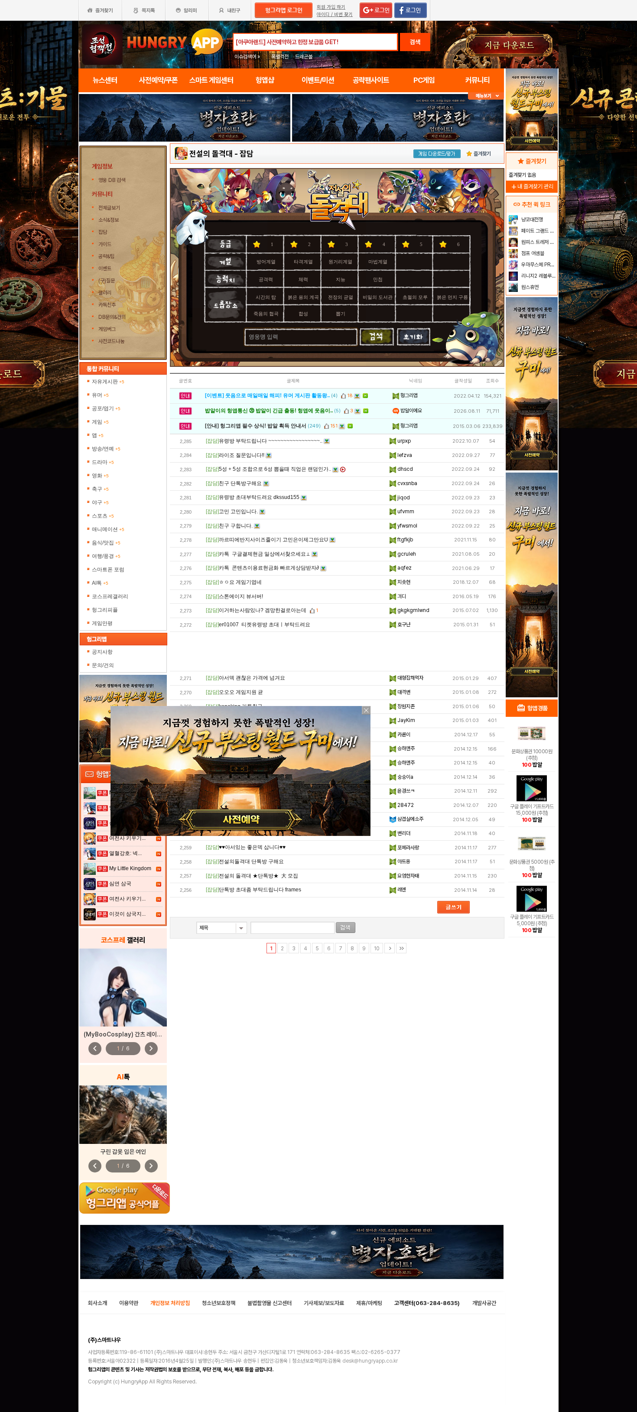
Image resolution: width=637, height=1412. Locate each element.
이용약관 (128, 1303)
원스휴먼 (529, 287)
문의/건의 (103, 665)
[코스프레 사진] (123, 988)
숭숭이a (404, 777)
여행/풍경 (106, 556)
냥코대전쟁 (531, 220)
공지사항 (102, 652)
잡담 (102, 232)
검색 (415, 42)
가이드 (104, 244)
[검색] (345, 927)
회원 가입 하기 (331, 7)
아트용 (403, 861)
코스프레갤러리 (110, 596)
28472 (405, 805)
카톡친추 (107, 305)
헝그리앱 (408, 395)
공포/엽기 (106, 408)
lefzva (404, 455)
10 (377, 949)
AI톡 (100, 583)
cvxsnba (406, 483)
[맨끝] (401, 948)
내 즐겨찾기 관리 (531, 186)
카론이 (403, 735)
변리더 (403, 833)
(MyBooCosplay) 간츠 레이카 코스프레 (134, 1034)
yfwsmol (406, 526)
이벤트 (104, 269)
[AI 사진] (123, 1114)
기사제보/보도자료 (324, 1303)
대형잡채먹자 (409, 678)
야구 (100, 502)
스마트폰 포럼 (108, 570)
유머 (100, 395)
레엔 (401, 890)
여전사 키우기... (127, 838)
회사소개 (97, 1303)
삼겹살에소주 (409, 819)
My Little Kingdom (130, 868)
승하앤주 (405, 748)
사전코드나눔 (111, 341)
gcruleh (406, 554)
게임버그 (107, 329)
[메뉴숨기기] (486, 96)
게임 (100, 422)
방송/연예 (106, 449)
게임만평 (102, 623)
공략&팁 (106, 256)
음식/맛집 (106, 543)
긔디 (401, 596)
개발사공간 (484, 1303)
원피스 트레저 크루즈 (538, 242)
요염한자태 (407, 876)
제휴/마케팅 (369, 1303)
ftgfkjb (404, 540)
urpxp (403, 441)
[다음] (389, 948)
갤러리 (104, 293)
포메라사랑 (407, 848)
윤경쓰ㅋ (405, 791)
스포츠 (103, 516)
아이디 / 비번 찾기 (335, 14)
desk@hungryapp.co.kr (370, 1361)
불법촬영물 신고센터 (269, 1303)
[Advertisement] (337, 651)
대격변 (403, 692)
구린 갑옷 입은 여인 (123, 1151)
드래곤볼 (303, 57)
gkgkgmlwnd (412, 610)
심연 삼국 (120, 884)
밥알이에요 (410, 411)
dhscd (404, 469)
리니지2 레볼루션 (538, 276)
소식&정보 (108, 220)
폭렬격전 (280, 57)
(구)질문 (106, 281)
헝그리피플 (105, 610)
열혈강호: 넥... (125, 853)
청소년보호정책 (218, 1303)
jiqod (403, 498)
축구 (100, 489)
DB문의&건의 (112, 317)
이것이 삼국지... (127, 914)
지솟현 (403, 582)
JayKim (405, 720)
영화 (100, 476)
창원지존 (405, 706)
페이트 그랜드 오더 (538, 231)
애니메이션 (108, 529)
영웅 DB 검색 (112, 180)
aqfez (404, 568)
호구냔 (403, 625)
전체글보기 (109, 208)
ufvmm (405, 511)
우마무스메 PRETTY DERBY (538, 265)
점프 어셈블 (532, 253)
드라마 (103, 462)
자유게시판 (108, 382)
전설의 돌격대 (211, 153)
